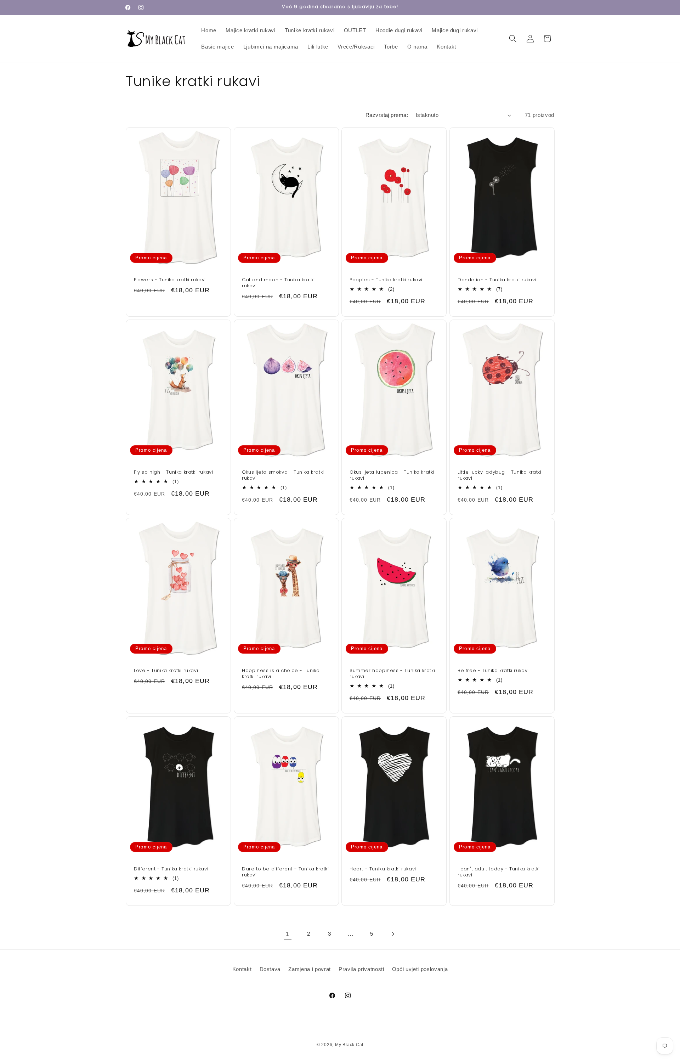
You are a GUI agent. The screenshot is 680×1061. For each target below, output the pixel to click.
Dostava (270, 969)
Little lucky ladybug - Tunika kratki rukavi (500, 476)
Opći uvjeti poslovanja (420, 969)
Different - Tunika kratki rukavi (171, 869)
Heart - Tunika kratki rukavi (383, 869)
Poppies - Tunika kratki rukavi (386, 280)
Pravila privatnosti (361, 969)
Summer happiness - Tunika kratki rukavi (392, 674)
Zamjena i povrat (309, 969)
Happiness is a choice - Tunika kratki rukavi (281, 674)
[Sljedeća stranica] (392, 933)
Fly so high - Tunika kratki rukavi (173, 473)
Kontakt (242, 969)
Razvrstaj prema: (387, 115)
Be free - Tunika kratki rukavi (493, 671)
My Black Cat (349, 1044)
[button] (512, 38)
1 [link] (287, 933)
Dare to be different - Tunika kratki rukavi (285, 872)
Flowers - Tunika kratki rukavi (170, 280)
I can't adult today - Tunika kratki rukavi (499, 872)
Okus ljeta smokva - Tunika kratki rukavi (283, 476)
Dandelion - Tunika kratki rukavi (497, 280)
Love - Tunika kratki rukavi (166, 671)
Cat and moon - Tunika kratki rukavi (278, 283)
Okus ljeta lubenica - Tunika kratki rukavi (392, 476)
